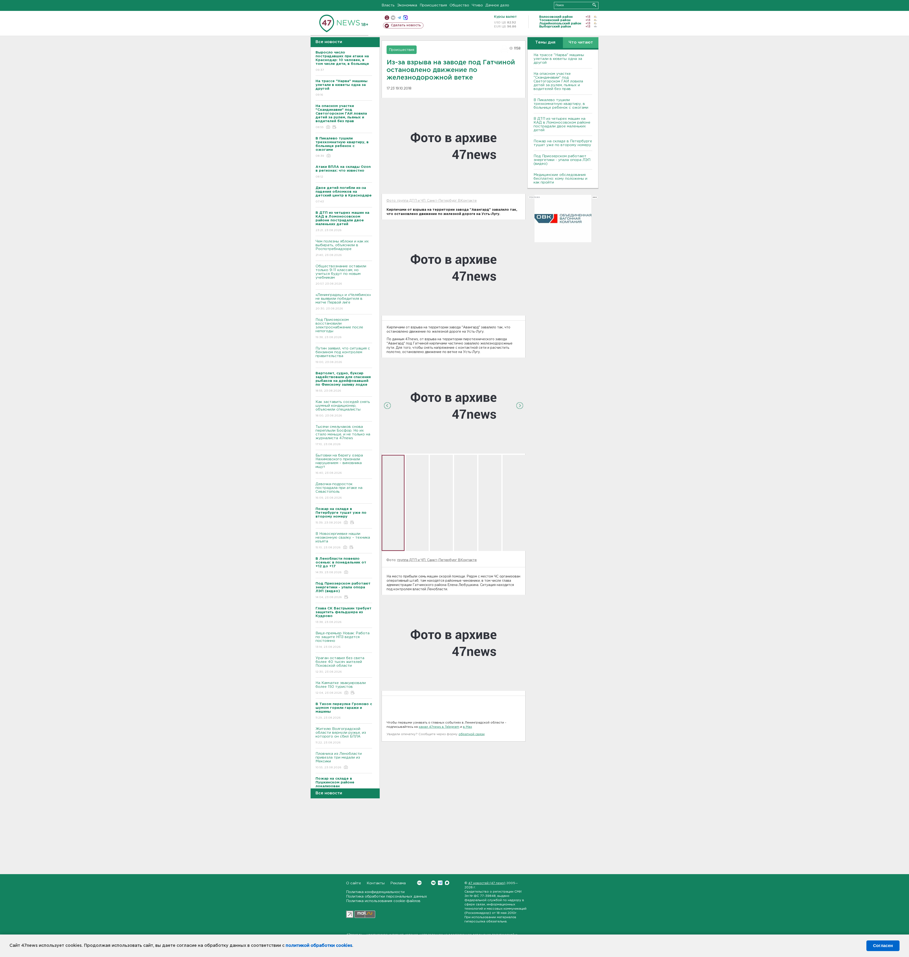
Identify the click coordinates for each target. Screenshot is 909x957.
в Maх (467, 727)
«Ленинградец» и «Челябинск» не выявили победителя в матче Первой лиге (343, 301)
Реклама (398, 883)
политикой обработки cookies (319, 946)
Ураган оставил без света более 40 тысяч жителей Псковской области (340, 665)
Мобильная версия (387, 17)
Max (447, 883)
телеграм (399, 17)
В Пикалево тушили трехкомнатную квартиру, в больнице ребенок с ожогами (561, 103)
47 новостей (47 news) (486, 883)
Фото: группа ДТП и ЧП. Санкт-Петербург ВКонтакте (431, 200)
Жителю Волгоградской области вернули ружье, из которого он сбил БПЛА (341, 735)
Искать (594, 5)
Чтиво (477, 5)
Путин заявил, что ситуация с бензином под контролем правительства (343, 355)
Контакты (376, 883)
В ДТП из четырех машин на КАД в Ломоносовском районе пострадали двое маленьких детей (562, 124)
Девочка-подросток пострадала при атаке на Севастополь (339, 491)
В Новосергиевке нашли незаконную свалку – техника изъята (343, 540)
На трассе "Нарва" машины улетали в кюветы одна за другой (559, 59)
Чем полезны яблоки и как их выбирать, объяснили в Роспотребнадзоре (342, 248)
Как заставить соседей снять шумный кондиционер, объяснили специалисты (343, 408)
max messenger (405, 17)
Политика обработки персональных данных (386, 896)
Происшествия (433, 5)
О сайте (353, 883)
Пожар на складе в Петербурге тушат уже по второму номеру (563, 143)
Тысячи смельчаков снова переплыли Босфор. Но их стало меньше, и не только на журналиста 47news (343, 435)
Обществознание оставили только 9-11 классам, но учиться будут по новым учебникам (341, 275)
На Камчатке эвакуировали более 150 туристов (341, 687)
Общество (459, 5)
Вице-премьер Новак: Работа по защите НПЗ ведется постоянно (343, 640)
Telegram (440, 883)
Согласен (883, 945)
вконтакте (393, 17)
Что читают (581, 42)
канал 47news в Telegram (439, 727)
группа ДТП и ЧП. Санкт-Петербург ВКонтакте (437, 560)
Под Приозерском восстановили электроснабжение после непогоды (339, 328)
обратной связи (472, 734)
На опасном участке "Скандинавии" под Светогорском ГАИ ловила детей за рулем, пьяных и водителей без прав (558, 81)
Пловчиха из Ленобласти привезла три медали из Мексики (339, 760)
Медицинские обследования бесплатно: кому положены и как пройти (560, 178)
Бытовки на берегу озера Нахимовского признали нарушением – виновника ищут (339, 464)
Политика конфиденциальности (375, 892)
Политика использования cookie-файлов (383, 901)
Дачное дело (497, 5)
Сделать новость (406, 25)
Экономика (407, 5)
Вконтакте (433, 883)
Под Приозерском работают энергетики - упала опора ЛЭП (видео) (562, 160)
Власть (388, 5)
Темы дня (545, 42)
